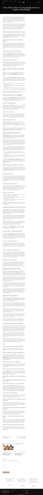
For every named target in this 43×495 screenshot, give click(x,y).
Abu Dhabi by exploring (14, 121)
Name (4, 462)
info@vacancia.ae (27, 490)
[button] (39, 2)
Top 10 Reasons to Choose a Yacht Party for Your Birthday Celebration (8, 454)
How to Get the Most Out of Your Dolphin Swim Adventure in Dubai (20, 454)
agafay (4, 451)
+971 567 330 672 (27, 493)
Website (19, 462)
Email (11, 462)
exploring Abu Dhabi (18, 105)
